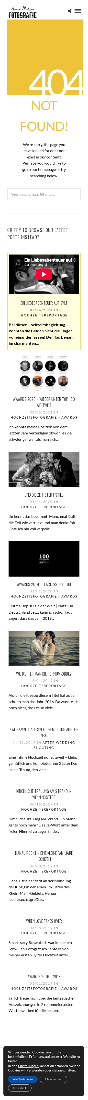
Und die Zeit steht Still (44, 495)
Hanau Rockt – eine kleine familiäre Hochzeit (44, 856)
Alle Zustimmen (23, 1079)
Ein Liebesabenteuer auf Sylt (44, 303)
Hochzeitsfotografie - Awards (44, 417)
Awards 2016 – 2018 (44, 977)
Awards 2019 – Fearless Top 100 (44, 584)
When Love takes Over (44, 921)
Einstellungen (28, 1066)
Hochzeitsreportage (44, 315)
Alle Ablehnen (53, 1079)
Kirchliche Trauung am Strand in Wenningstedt (44, 794)
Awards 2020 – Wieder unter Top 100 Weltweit (44, 402)
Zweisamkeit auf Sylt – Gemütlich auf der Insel (44, 733)
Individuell (20, 1088)
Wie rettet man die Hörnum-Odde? (44, 674)
